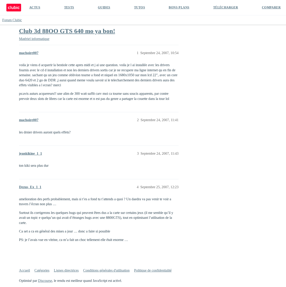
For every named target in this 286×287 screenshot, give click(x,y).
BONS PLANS (179, 7)
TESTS (69, 7)
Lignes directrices (66, 270)
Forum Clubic (12, 20)
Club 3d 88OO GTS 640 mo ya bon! (67, 30)
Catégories (41, 270)
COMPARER (271, 7)
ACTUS (34, 7)
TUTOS (139, 7)
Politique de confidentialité (153, 270)
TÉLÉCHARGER (225, 7)
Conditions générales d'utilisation (106, 270)
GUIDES (104, 7)
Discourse (45, 281)
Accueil (24, 270)
